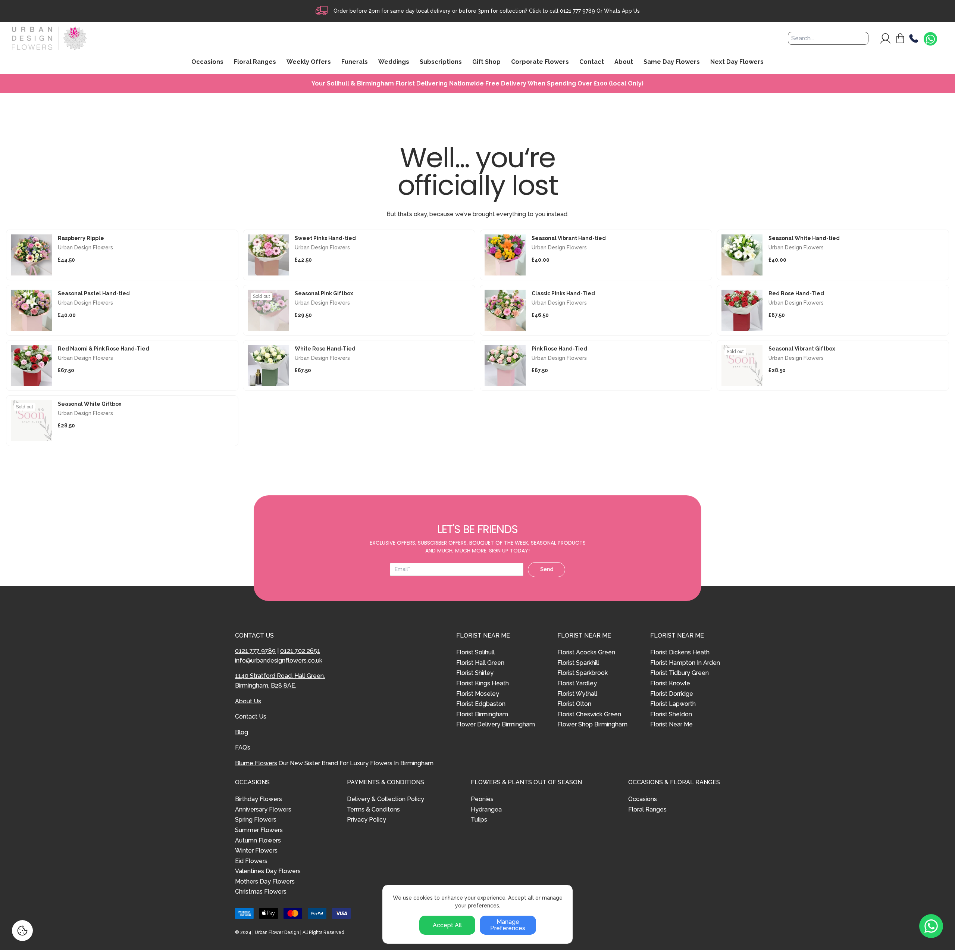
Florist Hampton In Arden (685, 662)
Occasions (642, 799)
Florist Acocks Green (586, 652)
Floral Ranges (647, 809)
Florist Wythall (577, 693)
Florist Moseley (477, 693)
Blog (241, 732)
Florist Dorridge (671, 693)
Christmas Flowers (260, 891)
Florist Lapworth (673, 703)
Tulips (479, 819)
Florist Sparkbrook (582, 672)
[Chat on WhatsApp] (930, 39)
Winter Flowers (256, 850)
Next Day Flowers (737, 62)
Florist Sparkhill (578, 662)
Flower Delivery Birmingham (495, 724)
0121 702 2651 (300, 650)
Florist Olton (574, 703)
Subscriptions (441, 62)
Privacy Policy (366, 819)
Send (546, 569)
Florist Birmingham (482, 714)
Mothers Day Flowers (265, 881)
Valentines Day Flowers (268, 871)
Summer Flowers (259, 830)
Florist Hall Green (480, 662)
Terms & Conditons (373, 809)
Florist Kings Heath (482, 683)
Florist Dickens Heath (680, 652)
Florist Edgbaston (480, 703)
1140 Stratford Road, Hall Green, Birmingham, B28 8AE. (280, 680)
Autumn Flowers (258, 840)
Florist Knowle (670, 683)
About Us (248, 701)
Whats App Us (622, 11)
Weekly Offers (308, 62)
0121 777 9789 (577, 11)
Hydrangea (486, 809)
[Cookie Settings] (22, 930)
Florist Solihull (475, 652)
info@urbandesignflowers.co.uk (278, 660)
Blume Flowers (256, 763)
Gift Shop (486, 62)
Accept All (447, 925)
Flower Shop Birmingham (592, 724)
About (623, 62)
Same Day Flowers (672, 62)
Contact (591, 62)
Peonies (482, 799)
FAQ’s (242, 747)
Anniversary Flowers (263, 809)
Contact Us (250, 716)
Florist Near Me (671, 724)
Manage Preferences (507, 925)
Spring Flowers (255, 819)
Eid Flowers (251, 861)
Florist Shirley (475, 672)
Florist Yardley (577, 683)
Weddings (393, 62)
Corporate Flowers (540, 62)
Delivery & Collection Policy (385, 799)
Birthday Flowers (258, 799)
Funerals (354, 62)
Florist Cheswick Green (589, 714)
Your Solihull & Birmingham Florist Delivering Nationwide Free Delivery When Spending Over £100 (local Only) (477, 83)
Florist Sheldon (671, 714)
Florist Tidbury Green (679, 672)
